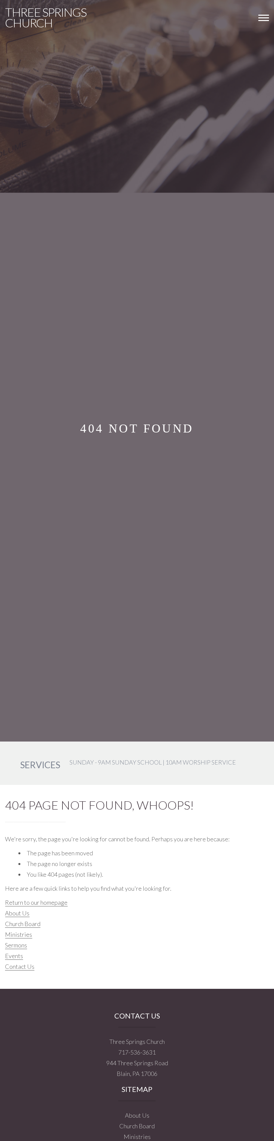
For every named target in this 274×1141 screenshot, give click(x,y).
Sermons (16, 945)
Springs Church (45, 17)
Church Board (22, 923)
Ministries (18, 934)
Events (14, 955)
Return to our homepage (36, 902)
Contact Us (19, 966)
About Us (17, 913)
